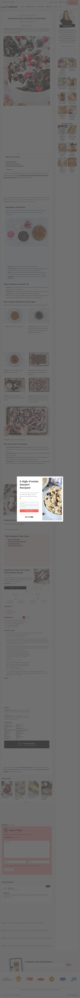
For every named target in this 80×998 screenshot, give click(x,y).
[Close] (61, 478)
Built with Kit (29, 517)
